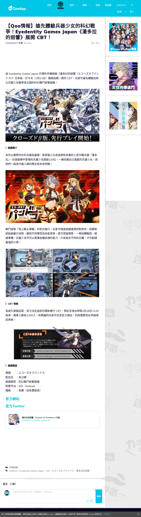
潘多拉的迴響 (82, 470)
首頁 (49, 5)
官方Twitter (15, 406)
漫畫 (98, 5)
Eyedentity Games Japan (31, 470)
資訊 (72, 5)
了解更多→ (107, 514)
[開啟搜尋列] (131, 5)
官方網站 (12, 399)
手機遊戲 (13, 467)
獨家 (85, 5)
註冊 (119, 11)
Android (13, 470)
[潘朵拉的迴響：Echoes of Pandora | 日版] (52, 419)
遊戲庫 (108, 5)
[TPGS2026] (60, 5)
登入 (132, 11)
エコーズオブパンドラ (63, 470)
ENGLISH (121, 5)
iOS (48, 470)
